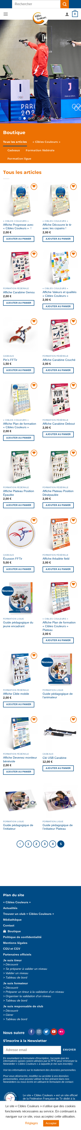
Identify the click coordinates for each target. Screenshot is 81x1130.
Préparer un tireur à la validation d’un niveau (35, 991)
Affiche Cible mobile (16, 693)
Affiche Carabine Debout (59, 423)
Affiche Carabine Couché (59, 359)
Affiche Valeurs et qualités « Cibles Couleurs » (59, 294)
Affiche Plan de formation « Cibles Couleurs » (19, 425)
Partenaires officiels (17, 954)
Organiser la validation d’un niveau (28, 996)
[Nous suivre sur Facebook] (31, 1031)
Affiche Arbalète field (56, 558)
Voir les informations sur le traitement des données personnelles (39, 1070)
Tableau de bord (16, 977)
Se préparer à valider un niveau (26, 968)
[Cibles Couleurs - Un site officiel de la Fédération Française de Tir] (40, 18)
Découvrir (12, 964)
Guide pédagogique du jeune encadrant (18, 624)
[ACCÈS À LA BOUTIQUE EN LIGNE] (40, 71)
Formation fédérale (40, 150)
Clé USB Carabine (54, 757)
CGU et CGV (11, 948)
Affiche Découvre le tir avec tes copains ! (57, 226)
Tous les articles (15, 141)
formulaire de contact (61, 1081)
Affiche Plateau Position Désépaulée (58, 493)
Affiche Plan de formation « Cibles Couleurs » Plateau (59, 626)
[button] (5, 14)
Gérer (9, 1014)
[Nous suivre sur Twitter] (46, 1031)
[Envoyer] (64, 4)
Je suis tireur (12, 960)
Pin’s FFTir (10, 359)
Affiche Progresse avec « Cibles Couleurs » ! (18, 226)
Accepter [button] (51, 1123)
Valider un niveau (17, 973)
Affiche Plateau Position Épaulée (18, 493)
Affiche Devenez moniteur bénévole (20, 759)
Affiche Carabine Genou (19, 292)
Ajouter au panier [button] (18, 239)
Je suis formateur (15, 983)
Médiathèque (12, 919)
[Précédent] (20, 844)
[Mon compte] (67, 14)
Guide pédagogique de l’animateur (58, 695)
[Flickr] (61, 1031)
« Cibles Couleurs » (46, 141)
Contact (8, 925)
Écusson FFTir (12, 558)
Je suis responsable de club (23, 1006)
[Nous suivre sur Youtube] (53, 1031)
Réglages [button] (31, 1123)
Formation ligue (19, 158)
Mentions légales (15, 942)
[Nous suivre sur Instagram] (39, 1031)
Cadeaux (13, 150)
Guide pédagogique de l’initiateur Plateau (58, 827)
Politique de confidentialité (22, 937)
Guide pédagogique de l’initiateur (18, 827)
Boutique (13, 931)
